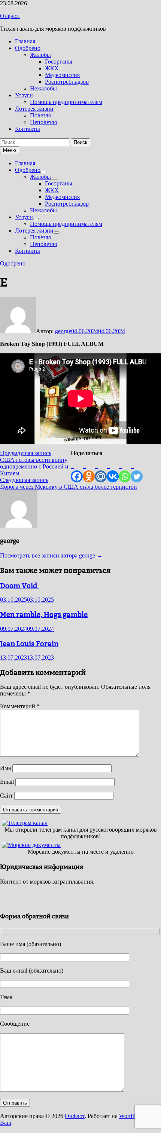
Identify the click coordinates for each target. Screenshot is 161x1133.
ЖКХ (52, 68)
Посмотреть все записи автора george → (51, 555)
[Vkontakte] (113, 469)
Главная (25, 41)
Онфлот (10, 16)
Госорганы (58, 61)
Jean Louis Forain (29, 643)
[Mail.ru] (101, 469)
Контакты (27, 129)
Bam (5, 1123)
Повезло (40, 115)
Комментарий (20, 706)
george (63, 331)
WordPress (132, 1116)
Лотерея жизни (34, 108)
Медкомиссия (62, 75)
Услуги (24, 95)
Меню (9, 150)
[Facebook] (77, 469)
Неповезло (43, 122)
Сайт (6, 795)
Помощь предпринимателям (66, 102)
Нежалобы (43, 88)
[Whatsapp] (125, 469)
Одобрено (27, 48)
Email (7, 782)
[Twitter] (137, 469)
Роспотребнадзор (67, 82)
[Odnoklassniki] (89, 469)
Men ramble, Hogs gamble (44, 614)
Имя (5, 768)
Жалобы (40, 55)
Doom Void (19, 585)
